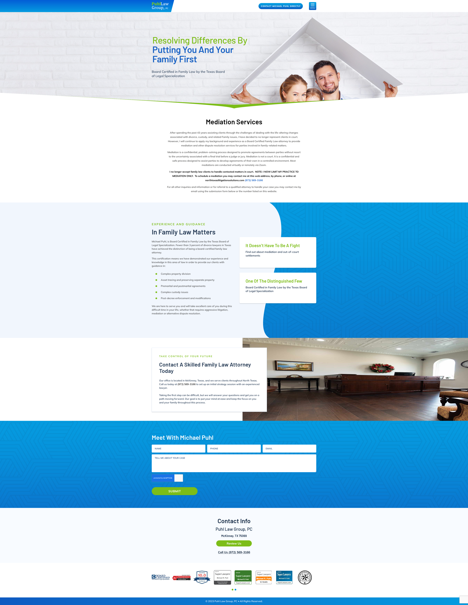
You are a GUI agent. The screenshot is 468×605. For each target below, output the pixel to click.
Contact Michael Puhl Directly (280, 6)
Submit (174, 491)
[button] (232, 589)
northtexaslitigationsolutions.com (224, 180)
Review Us (234, 543)
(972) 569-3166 (254, 180)
